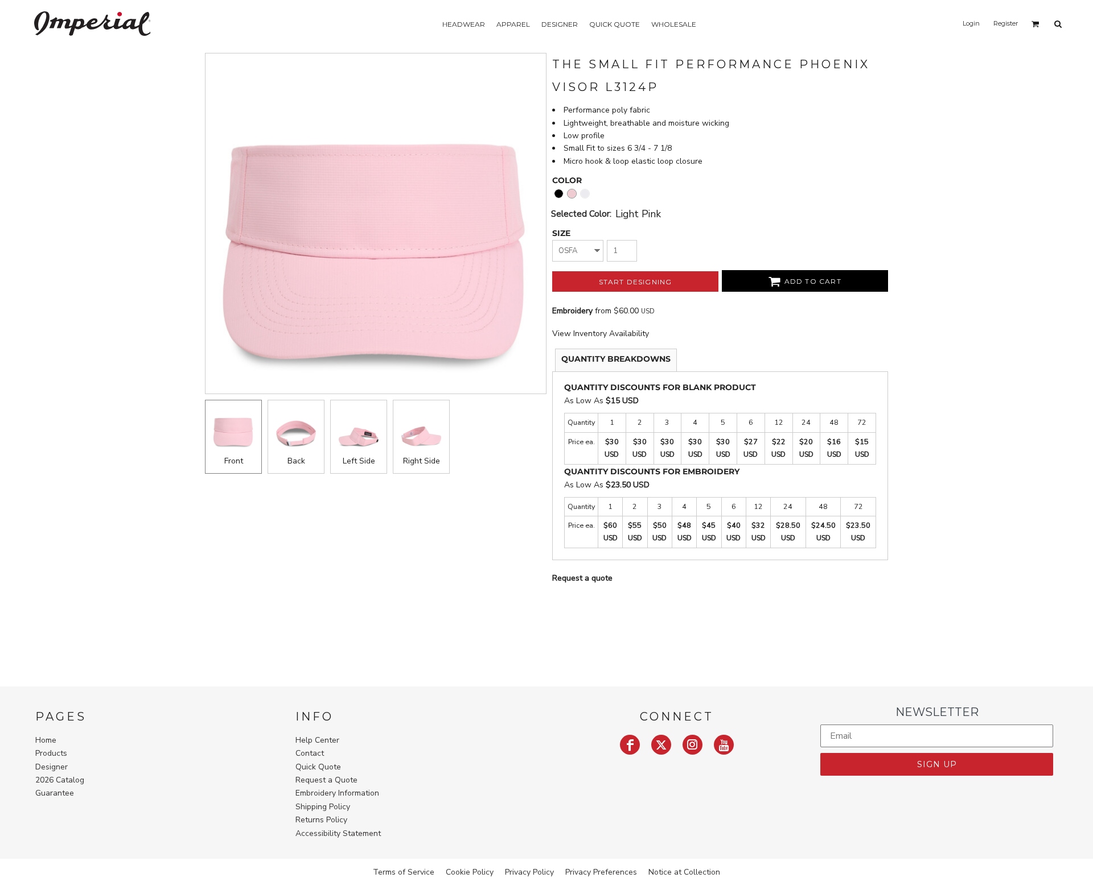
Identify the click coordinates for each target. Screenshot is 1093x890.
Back (296, 461)
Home (45, 740)
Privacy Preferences (601, 872)
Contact (309, 753)
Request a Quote (326, 780)
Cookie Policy (470, 872)
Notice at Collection (684, 872)
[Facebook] (630, 745)
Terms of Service (403, 872)
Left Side (359, 461)
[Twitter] (661, 745)
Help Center (317, 740)
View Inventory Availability (600, 333)
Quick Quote (318, 766)
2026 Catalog (59, 780)
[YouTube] (724, 745)
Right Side (421, 461)
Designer (51, 766)
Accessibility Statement (338, 833)
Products (51, 753)
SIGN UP (937, 764)
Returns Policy (321, 819)
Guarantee (54, 793)
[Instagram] (692, 745)
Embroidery (572, 310)
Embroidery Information (337, 793)
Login (971, 23)
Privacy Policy (529, 872)
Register (1005, 23)
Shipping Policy (322, 806)
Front (233, 461)
